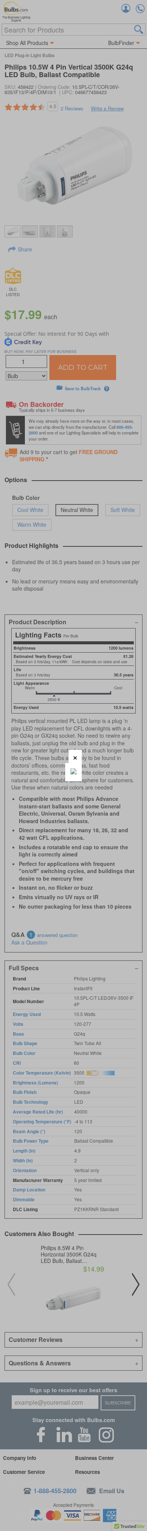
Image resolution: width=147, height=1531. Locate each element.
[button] (75, 756)
